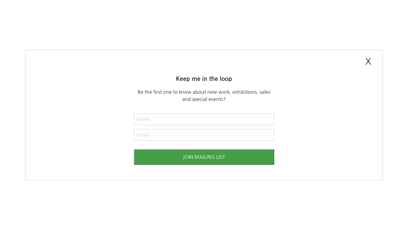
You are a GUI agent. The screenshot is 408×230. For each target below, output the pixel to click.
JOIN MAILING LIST (204, 157)
